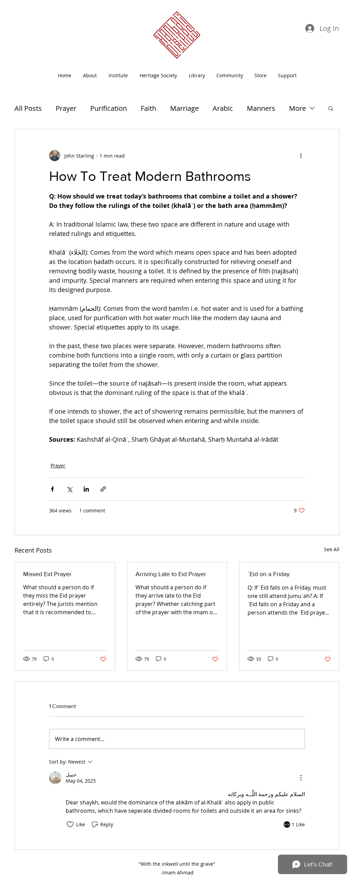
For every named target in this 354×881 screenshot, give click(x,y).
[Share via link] (103, 489)
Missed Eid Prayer (47, 574)
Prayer (66, 108)
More (297, 108)
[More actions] (301, 155)
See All (331, 549)
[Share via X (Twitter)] (69, 489)
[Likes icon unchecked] (70, 824)
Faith (148, 108)
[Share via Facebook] (52, 489)
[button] (230, 75)
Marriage (184, 108)
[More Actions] (301, 778)
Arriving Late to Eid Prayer (171, 574)
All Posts (28, 108)
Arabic (223, 108)
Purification (108, 108)
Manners (261, 108)
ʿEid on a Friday (269, 574)
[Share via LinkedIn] (86, 489)
